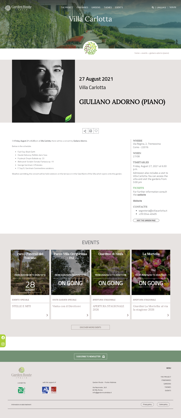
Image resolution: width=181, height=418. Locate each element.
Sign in (172, 7)
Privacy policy (147, 404)
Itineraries (82, 7)
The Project (67, 7)
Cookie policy (163, 404)
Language (161, 7)
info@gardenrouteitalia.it (102, 392)
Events (119, 7)
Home (137, 52)
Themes (108, 7)
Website (137, 201)
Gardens (95, 7)
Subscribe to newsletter (88, 356)
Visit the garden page (146, 220)
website (141, 195)
